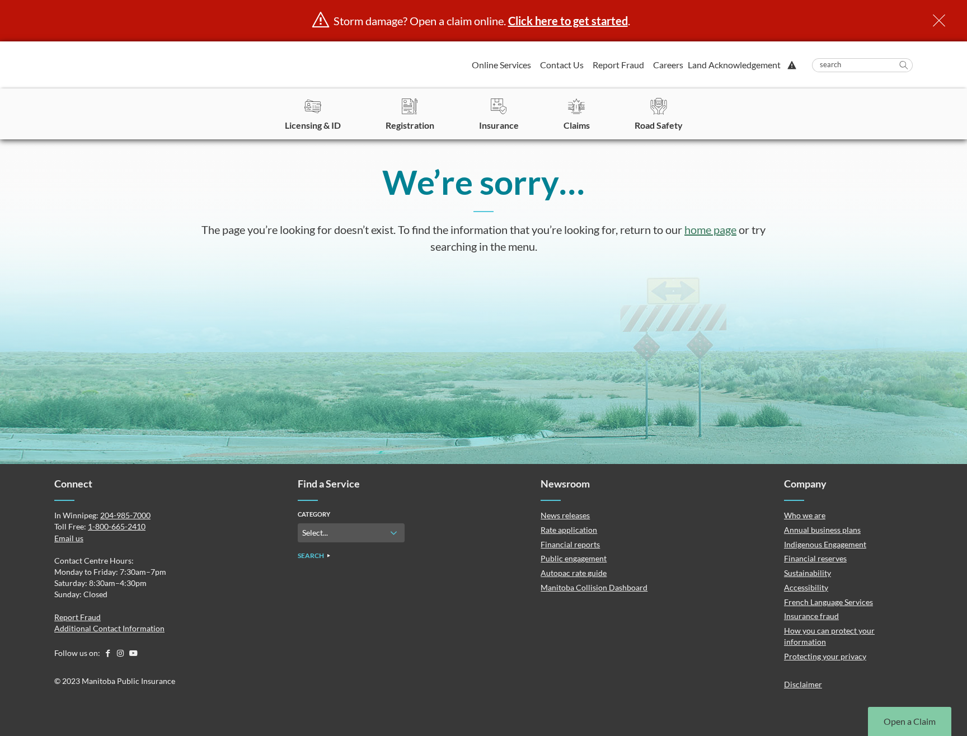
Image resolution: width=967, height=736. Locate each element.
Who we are (804, 515)
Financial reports (570, 544)
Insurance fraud (811, 616)
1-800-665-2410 (116, 526)
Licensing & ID (313, 125)
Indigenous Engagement (825, 544)
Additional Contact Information (109, 628)
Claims (577, 125)
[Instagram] (121, 653)
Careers (668, 64)
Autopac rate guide (574, 573)
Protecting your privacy (825, 656)
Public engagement (574, 558)
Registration (410, 125)
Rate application (569, 530)
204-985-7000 (125, 515)
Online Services (501, 64)
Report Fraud (618, 64)
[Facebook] (108, 653)
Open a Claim (910, 721)
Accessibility (806, 587)
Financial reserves (815, 558)
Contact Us (562, 64)
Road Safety (659, 125)
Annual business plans (822, 530)
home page (710, 229)
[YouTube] (133, 653)
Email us (68, 538)
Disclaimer (803, 684)
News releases (565, 515)
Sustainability (807, 573)
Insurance (499, 125)
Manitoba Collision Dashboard (594, 587)
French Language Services (828, 602)
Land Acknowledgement (734, 64)
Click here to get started (568, 20)
